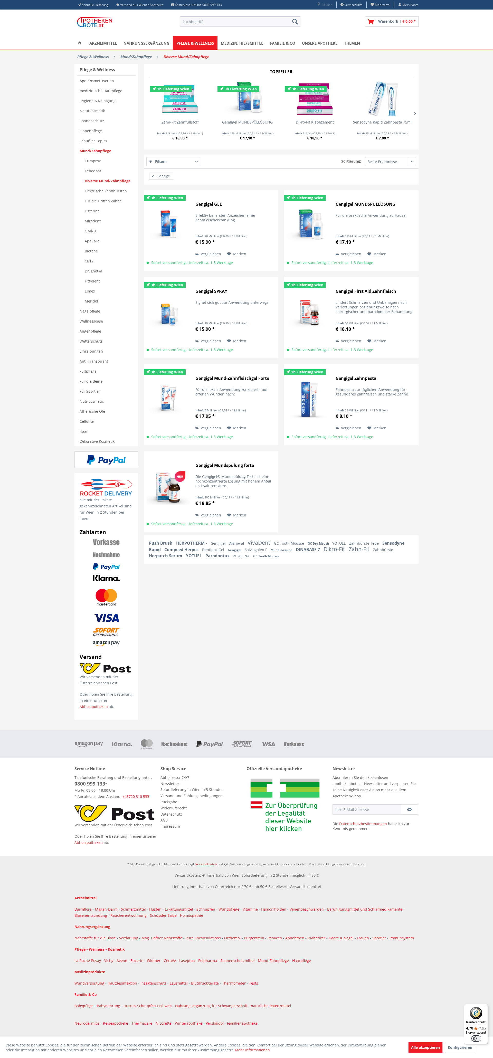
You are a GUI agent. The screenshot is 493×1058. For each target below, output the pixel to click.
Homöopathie (191, 915)
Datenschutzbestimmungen (363, 823)
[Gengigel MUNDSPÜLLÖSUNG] (248, 99)
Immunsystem (402, 938)
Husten (155, 909)
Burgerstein (254, 938)
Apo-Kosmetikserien (97, 80)
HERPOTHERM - (192, 543)
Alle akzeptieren (425, 1047)
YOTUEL (339, 543)
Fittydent (92, 281)
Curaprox (93, 160)
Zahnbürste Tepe (364, 543)
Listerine (92, 211)
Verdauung (129, 938)
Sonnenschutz (92, 120)
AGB (164, 820)
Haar (84, 431)
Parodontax (218, 556)
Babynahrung (109, 1005)
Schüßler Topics (93, 140)
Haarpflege (302, 960)
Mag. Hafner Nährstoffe (161, 938)
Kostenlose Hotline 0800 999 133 (198, 5)
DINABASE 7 (308, 549)
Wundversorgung (89, 983)
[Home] (79, 43)
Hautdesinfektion (123, 983)
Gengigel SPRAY (211, 291)
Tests (253, 983)
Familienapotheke (242, 1023)
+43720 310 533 (135, 796)
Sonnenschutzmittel (238, 960)
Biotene (91, 251)
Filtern (160, 161)
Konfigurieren (460, 1047)
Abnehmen (295, 938)
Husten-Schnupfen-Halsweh (148, 1005)
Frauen (363, 938)
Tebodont (93, 170)
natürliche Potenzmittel (271, 1005)
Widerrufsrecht (173, 808)
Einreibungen (91, 351)
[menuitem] (325, 5)
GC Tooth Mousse (289, 543)
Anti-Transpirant (94, 361)
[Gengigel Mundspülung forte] (168, 487)
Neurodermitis (87, 1023)
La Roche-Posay (87, 960)
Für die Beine (91, 381)
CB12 (89, 261)
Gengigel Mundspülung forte (224, 465)
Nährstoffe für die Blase (95, 938)
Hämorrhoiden (273, 909)
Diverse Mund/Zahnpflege (107, 180)
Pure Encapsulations (203, 938)
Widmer (154, 960)
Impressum (170, 826)
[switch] (476, 1038)
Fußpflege (88, 371)
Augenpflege (90, 331)
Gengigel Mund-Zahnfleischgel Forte (232, 378)
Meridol (91, 301)
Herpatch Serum (166, 556)
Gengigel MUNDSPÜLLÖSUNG (247, 122)
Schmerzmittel (134, 909)
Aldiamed (237, 543)
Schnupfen (205, 909)
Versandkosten (206, 864)
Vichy (109, 960)
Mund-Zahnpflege (274, 960)
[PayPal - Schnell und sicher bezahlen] (106, 460)
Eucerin (137, 960)
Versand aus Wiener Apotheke (141, 5)
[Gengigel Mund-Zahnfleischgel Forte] (168, 400)
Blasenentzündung (90, 915)
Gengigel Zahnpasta (356, 378)
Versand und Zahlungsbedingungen (191, 795)
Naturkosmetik (92, 110)
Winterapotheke (188, 1023)
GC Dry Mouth (319, 543)
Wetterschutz (91, 341)
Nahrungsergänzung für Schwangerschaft (211, 1005)
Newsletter (169, 783)
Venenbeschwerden (307, 909)
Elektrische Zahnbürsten (106, 190)
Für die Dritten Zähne (103, 201)
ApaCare (92, 241)
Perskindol (215, 1023)
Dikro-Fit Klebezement (315, 122)
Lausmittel (179, 983)
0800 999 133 (89, 783)
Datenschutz (171, 814)
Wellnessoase (91, 321)
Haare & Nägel (341, 938)
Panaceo (275, 938)
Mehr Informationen (252, 1049)
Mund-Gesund (282, 550)
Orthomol (233, 938)
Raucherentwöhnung (128, 915)
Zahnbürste (383, 549)
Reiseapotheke (116, 1023)
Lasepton (187, 960)
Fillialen (327, 5)
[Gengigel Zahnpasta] (308, 400)
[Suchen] (295, 21)
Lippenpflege (91, 130)
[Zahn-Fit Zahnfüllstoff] (180, 99)
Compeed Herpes (182, 549)
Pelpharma (208, 960)
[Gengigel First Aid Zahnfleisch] (308, 313)
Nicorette (164, 1023)
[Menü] (485, 1007)
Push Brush (161, 543)
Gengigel (219, 543)
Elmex (90, 291)
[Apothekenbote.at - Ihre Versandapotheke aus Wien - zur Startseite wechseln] (96, 22)
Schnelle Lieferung (95, 5)
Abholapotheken (94, 706)
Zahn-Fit (360, 549)
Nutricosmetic (92, 401)
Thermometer (234, 983)
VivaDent (259, 542)
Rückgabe (168, 801)
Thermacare (142, 1023)
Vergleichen (210, 253)
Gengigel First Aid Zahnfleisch (366, 291)
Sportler (379, 938)
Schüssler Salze (163, 915)
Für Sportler (90, 391)
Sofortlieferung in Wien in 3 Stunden (192, 789)
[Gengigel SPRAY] (168, 313)
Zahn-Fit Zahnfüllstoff (180, 122)
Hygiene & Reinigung (98, 100)
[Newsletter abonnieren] (409, 809)
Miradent (93, 221)
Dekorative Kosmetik (97, 441)
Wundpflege (229, 909)
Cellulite (87, 421)
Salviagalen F (256, 549)
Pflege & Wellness (97, 69)
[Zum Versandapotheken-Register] (288, 806)
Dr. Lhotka (93, 271)
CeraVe (170, 960)
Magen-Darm (106, 909)
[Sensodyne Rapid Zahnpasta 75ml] (382, 99)
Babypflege (84, 1005)
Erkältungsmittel (179, 909)
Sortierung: (351, 161)
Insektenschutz (153, 983)
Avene (122, 960)
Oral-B (90, 231)
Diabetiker (317, 938)
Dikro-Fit (335, 549)
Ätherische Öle (92, 411)
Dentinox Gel (213, 549)
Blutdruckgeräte (205, 983)
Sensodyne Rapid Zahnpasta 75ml (382, 122)
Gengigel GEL (208, 204)
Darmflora (83, 909)
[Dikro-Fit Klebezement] (315, 99)
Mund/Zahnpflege (95, 150)
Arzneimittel (85, 897)
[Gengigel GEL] (168, 226)
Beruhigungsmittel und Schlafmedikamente (364, 909)
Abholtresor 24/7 (174, 777)
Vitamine (250, 909)
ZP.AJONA (242, 555)
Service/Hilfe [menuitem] (353, 5)
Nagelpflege (90, 311)
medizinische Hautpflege (101, 90)
